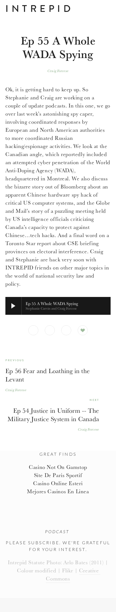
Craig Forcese (58, 70)
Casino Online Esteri (58, 483)
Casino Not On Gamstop (58, 467)
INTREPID (39, 8)
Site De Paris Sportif (58, 475)
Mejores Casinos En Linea (58, 491)
